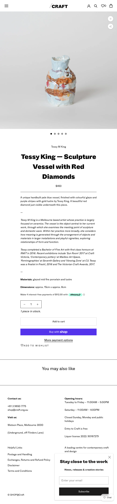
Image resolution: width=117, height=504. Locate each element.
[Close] (109, 457)
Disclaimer (14, 465)
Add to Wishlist (36, 345)
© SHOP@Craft (16, 495)
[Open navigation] (6, 5)
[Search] (95, 5)
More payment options (58, 340)
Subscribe (83, 491)
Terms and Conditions (20, 471)
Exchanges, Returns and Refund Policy (29, 460)
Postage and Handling (20, 454)
